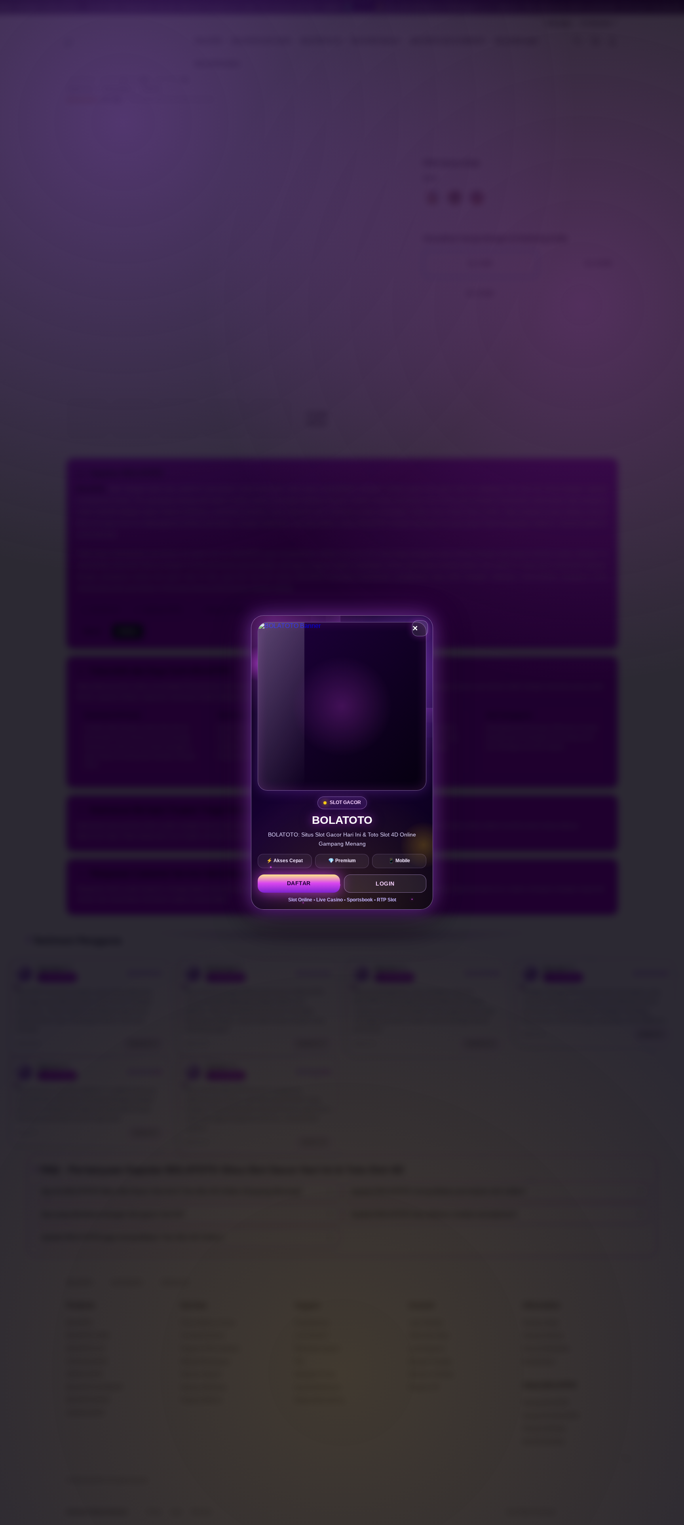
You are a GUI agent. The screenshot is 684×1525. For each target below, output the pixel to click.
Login (385, 883)
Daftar (299, 883)
